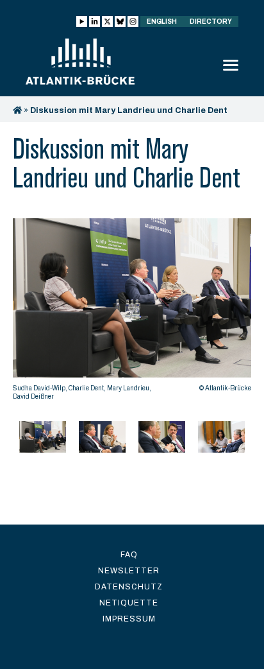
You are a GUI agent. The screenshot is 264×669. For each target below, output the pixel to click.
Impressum (129, 618)
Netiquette (128, 602)
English (162, 21)
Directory (211, 21)
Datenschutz (129, 586)
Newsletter (129, 570)
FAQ (129, 554)
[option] (132, 312)
